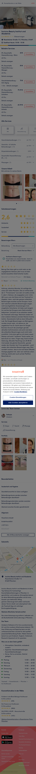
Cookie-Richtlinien (20, 392)
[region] (18, 387)
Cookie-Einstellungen (18, 397)
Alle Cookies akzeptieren (18, 402)
